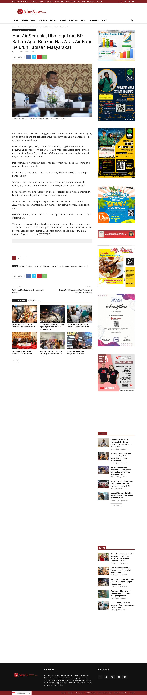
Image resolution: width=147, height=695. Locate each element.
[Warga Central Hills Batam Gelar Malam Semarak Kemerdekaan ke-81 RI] (103, 484)
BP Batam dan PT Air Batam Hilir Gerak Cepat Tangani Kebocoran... (122, 581)
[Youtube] (133, 1)
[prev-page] (13, 360)
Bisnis (83, 20)
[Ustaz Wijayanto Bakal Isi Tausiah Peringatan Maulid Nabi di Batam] (103, 496)
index (104, 20)
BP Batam (29, 266)
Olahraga (94, 20)
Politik (53, 20)
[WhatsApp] (44, 57)
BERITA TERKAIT (20, 300)
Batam (25, 20)
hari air (54, 266)
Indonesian (20, 693)
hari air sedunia (64, 266)
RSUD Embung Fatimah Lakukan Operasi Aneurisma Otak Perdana (122, 604)
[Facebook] (118, 1)
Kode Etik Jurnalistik (88, 1)
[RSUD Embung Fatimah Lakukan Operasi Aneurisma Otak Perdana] (79, 314)
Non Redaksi (49, 1)
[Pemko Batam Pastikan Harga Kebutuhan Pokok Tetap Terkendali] (24, 314)
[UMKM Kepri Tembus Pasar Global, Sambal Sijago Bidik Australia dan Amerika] (52, 340)
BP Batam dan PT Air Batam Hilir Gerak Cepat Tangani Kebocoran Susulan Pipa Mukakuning (52, 327)
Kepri (33, 20)
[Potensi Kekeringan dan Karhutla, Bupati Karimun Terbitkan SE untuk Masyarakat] (103, 456)
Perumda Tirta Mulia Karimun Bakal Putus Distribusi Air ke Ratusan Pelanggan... (121, 443)
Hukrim (63, 20)
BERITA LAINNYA (34, 300)
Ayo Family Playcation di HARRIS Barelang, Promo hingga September (121, 593)
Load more (115, 505)
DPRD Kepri (38, 266)
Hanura (46, 266)
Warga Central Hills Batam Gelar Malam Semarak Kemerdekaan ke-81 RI (122, 483)
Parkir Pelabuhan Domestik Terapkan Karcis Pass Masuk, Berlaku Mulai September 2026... (122, 557)
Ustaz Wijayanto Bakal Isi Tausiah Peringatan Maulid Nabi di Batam (122, 495)
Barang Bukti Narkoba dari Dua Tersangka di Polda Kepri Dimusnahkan (75, 291)
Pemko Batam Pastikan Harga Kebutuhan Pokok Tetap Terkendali (121, 570)
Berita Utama (21, 30)
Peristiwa (73, 20)
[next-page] (17, 360)
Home (16, 20)
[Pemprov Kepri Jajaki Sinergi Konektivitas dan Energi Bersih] (24, 340)
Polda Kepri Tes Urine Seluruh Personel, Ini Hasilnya (28, 291)
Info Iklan (99, 1)
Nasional (43, 20)
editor (16, 52)
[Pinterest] (39, 57)
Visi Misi (34, 1)
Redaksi (41, 1)
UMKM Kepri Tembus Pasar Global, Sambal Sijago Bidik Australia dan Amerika (51, 353)
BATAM (21, 266)
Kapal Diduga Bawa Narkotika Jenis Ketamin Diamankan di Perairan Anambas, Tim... (121, 470)
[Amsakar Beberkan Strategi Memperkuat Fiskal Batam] (79, 340)
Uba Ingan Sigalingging (78, 266)
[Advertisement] (93, 11)
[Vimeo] (125, 1)
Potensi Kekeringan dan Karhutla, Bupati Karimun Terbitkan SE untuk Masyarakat (121, 456)
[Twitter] (121, 1)
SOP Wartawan (59, 1)
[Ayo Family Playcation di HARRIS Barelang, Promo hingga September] (103, 594)
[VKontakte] (129, 1)
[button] (132, 21)
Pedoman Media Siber (73, 1)
